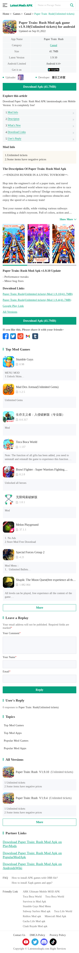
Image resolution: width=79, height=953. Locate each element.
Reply (39, 690)
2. (12, 118)
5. (13, 138)
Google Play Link (13, 305)
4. (16, 132)
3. (13, 125)
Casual (53, 45)
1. (12, 112)
